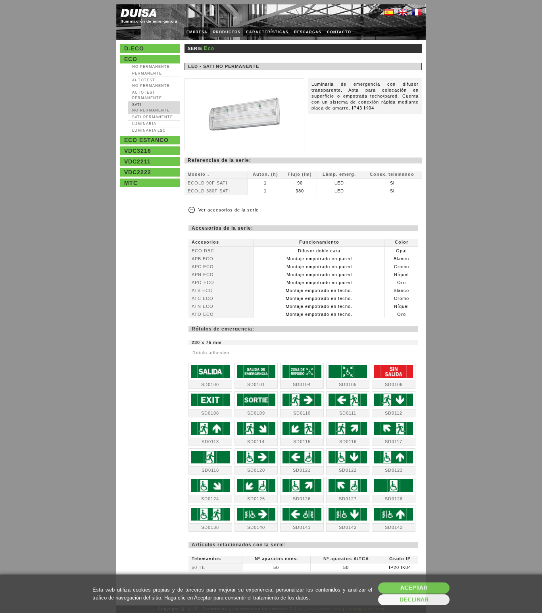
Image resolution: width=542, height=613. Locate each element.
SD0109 (256, 413)
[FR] (416, 13)
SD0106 (394, 384)
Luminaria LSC (149, 131)
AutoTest (151, 83)
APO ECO (203, 282)
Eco (130, 59)
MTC (131, 183)
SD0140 (256, 527)
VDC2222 (137, 172)
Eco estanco (146, 140)
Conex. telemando (392, 174)
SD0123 (394, 470)
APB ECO (202, 258)
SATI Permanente (152, 117)
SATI (151, 107)
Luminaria (144, 124)
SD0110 (302, 413)
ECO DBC (203, 250)
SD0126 (302, 498)
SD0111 (347, 413)
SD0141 (302, 527)
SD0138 (210, 527)
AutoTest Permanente (147, 95)
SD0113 (210, 441)
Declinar (414, 600)
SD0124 (210, 498)
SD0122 (348, 470)
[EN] (402, 13)
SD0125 (256, 498)
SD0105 (348, 384)
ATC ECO (202, 298)
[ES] (389, 13)
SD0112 (393, 413)
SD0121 (302, 470)
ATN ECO (202, 306)
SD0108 (210, 413)
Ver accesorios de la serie (228, 210)
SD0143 (394, 527)
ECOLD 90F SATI (207, 183)
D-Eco (134, 48)
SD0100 (210, 384)
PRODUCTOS (226, 32)
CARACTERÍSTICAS (267, 32)
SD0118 (210, 470)
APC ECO (203, 266)
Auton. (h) (265, 174)
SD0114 (256, 441)
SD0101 (256, 384)
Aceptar (413, 588)
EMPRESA (197, 32)
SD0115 (302, 441)
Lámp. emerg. (339, 174)
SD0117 (393, 441)
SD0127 (348, 498)
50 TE (198, 567)
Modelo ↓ (199, 174)
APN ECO (203, 274)
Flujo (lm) (300, 174)
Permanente (147, 73)
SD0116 (348, 441)
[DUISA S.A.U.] (138, 13)
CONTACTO (339, 32)
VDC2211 (137, 161)
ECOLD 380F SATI (209, 190)
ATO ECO (203, 314)
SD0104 (302, 384)
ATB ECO (202, 290)
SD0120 (256, 470)
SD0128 (394, 498)
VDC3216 (137, 151)
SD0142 (348, 527)
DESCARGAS (307, 32)
